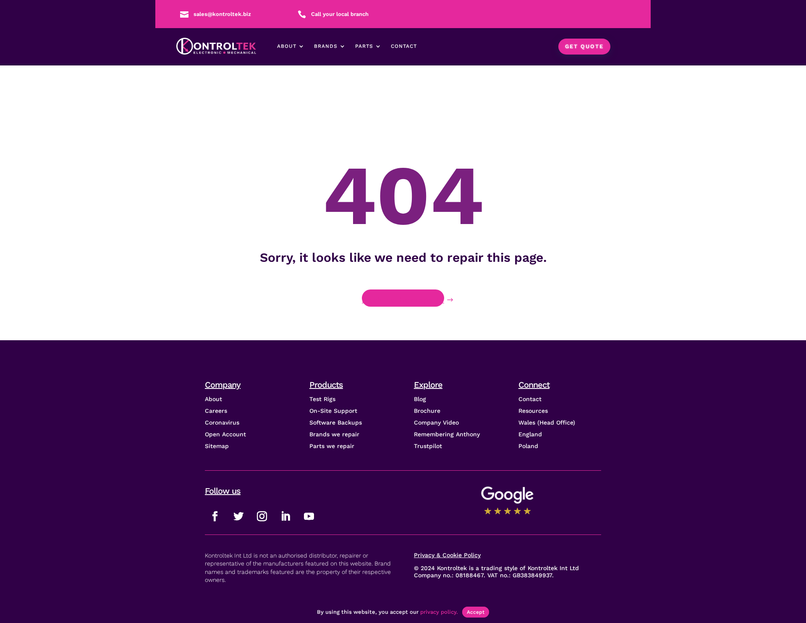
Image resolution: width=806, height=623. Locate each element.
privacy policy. (439, 612)
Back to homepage (403, 299)
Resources (533, 410)
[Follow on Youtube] (309, 516)
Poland (528, 446)
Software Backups (335, 422)
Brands (326, 46)
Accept (475, 612)
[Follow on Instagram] (262, 516)
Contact (404, 46)
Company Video (436, 422)
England (530, 434)
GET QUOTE (584, 46)
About (286, 46)
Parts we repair (331, 446)
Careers (216, 410)
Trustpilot (428, 446)
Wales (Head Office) (546, 422)
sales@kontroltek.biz (222, 14)
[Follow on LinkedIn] (285, 516)
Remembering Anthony (447, 434)
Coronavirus (222, 422)
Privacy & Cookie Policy (447, 555)
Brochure (427, 410)
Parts (364, 46)
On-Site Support (333, 410)
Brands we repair (334, 434)
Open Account (225, 434)
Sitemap (217, 446)
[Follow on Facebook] (215, 516)
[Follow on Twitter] (238, 516)
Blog (420, 399)
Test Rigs (322, 399)
